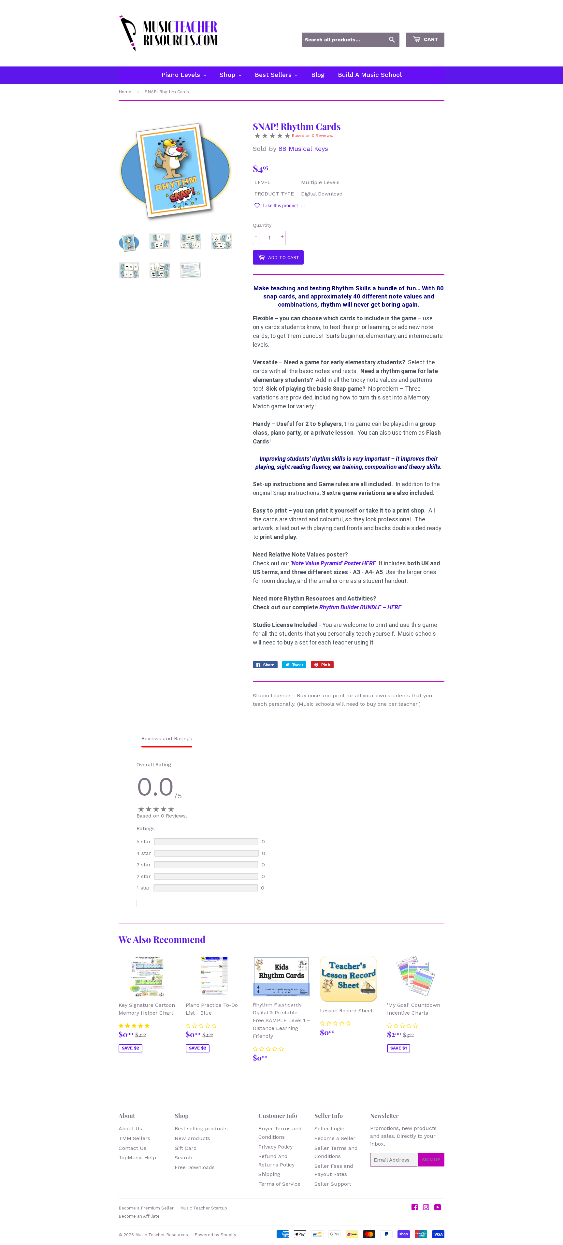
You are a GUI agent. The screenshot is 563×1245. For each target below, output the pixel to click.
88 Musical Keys (303, 148)
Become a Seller (334, 1138)
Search (183, 1157)
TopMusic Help (137, 1157)
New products (192, 1138)
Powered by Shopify (215, 1234)
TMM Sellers (134, 1138)
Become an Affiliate (139, 1216)
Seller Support (332, 1184)
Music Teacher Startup (203, 1208)
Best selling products (201, 1128)
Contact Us (132, 1148)
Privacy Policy (275, 1147)
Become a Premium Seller (146, 1208)
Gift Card (186, 1148)
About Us (130, 1128)
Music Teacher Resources (161, 1234)
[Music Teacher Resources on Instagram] (426, 1208)
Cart (430, 39)
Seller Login (329, 1128)
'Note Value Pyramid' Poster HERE (333, 563)
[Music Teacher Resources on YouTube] (437, 1208)
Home (125, 91)
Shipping (269, 1174)
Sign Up (431, 1159)
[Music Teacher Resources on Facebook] (414, 1208)
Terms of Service (279, 1184)
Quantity (262, 225)
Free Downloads (195, 1167)
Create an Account (424, 23)
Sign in (385, 23)
